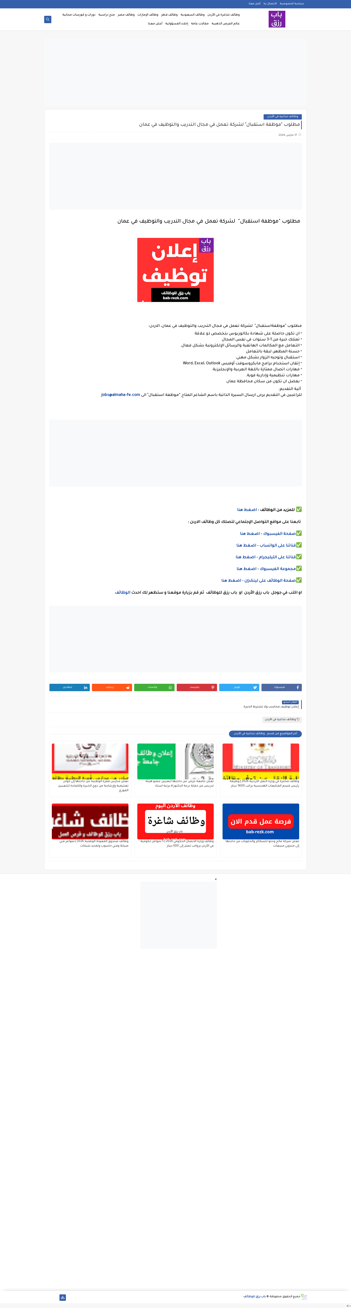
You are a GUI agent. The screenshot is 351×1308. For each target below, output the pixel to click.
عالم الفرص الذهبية (226, 24)
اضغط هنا (247, 510)
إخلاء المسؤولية (176, 24)
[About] (55, 1297)
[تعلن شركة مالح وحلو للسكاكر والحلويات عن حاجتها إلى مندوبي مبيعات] (261, 821)
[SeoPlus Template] (303, 1297)
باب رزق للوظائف (255, 1296)
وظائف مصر (126, 15)
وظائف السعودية (193, 15)
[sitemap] (62, 1297)
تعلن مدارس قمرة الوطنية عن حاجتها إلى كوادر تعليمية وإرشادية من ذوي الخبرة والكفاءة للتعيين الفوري (93, 786)
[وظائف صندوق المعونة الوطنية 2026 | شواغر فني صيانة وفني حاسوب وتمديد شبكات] (90, 821)
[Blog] (47, 1297)
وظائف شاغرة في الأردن (223, 15)
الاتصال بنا (270, 3)
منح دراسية (106, 15)
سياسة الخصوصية (292, 3)
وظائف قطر (169, 15)
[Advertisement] (175, 72)
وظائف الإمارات (148, 15)
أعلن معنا (255, 3)
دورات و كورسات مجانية (79, 15)
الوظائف (122, 593)
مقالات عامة (200, 24)
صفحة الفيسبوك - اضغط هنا (268, 534)
